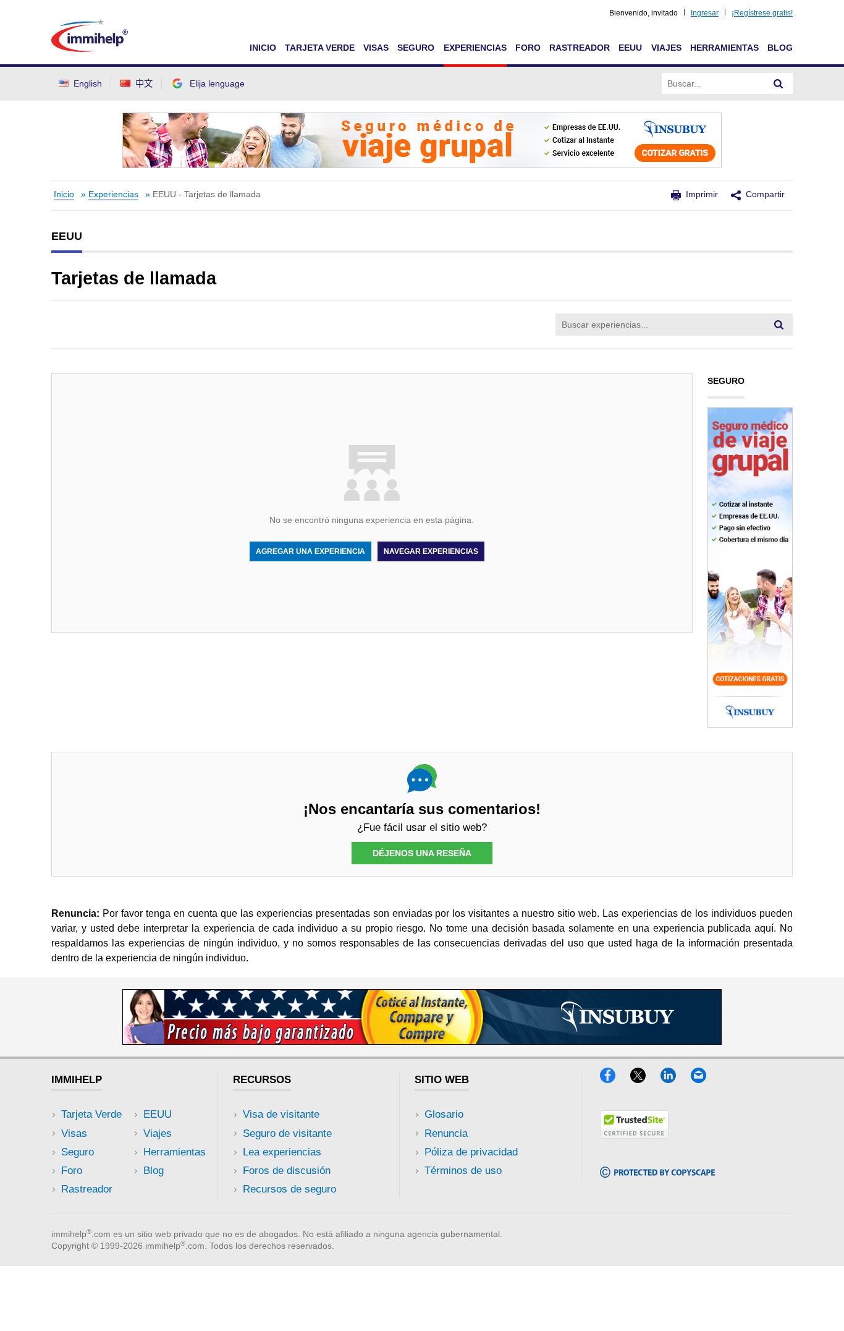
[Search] (778, 83)
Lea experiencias (282, 1152)
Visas (376, 48)
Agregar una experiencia (310, 551)
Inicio (263, 48)
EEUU (630, 48)
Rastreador (579, 48)
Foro (528, 48)
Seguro (415, 48)
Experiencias (475, 48)
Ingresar (705, 13)
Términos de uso (463, 1170)
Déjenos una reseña (422, 853)
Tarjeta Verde (320, 48)
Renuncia (446, 1133)
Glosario (443, 1114)
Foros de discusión (287, 1170)
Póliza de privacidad (471, 1152)
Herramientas (724, 48)
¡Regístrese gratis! (762, 13)
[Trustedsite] (634, 1134)
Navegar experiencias (431, 551)
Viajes (666, 48)
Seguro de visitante (287, 1133)
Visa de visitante (281, 1114)
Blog (780, 48)
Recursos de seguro (289, 1189)
